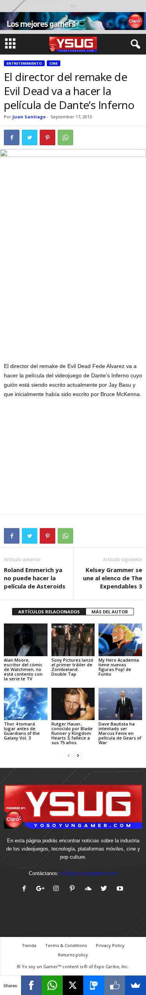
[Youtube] (121, 889)
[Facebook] (26, 889)
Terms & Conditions (66, 945)
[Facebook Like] (114, 985)
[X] (73, 985)
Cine (53, 63)
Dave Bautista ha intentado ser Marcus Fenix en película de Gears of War (120, 733)
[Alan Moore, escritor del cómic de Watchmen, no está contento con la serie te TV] (25, 639)
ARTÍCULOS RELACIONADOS (49, 612)
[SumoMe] (135, 985)
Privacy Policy (110, 945)
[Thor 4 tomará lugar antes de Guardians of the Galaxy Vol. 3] (25, 704)
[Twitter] (106, 889)
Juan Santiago (29, 117)
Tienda (29, 945)
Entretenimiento (24, 63)
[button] (133, 44)
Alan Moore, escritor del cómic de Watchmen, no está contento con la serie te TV (23, 669)
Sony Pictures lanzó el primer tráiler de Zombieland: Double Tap (72, 667)
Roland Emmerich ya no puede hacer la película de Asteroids (34, 578)
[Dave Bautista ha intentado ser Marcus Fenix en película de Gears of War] (120, 704)
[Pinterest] (74, 889)
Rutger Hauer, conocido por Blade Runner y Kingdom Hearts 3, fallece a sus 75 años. (72, 733)
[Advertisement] (73, 304)
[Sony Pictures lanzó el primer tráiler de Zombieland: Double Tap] (73, 639)
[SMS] (93, 985)
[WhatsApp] (52, 985)
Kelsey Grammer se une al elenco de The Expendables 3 (112, 578)
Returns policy (73, 955)
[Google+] (42, 889)
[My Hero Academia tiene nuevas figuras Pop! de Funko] (120, 639)
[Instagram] (58, 889)
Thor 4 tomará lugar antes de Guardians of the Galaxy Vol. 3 (22, 731)
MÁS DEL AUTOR (109, 612)
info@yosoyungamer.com (89, 873)
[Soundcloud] (90, 889)
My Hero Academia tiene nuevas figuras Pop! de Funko (119, 667)
